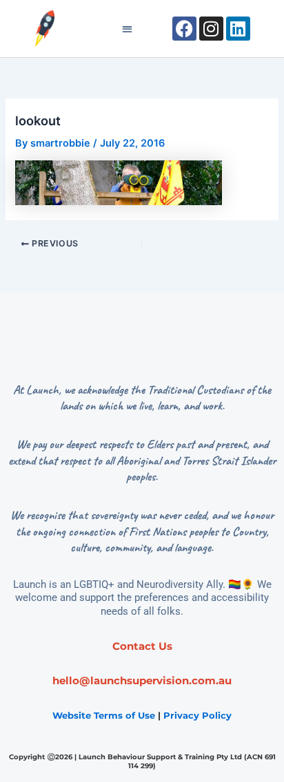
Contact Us (142, 646)
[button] (127, 28)
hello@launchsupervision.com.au (142, 680)
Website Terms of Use (103, 715)
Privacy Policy (197, 715)
